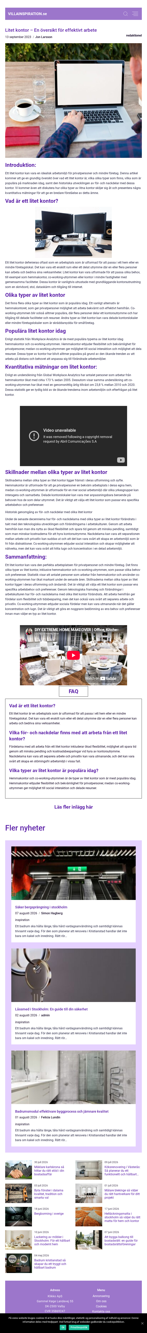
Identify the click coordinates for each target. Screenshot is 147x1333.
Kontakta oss (101, 1311)
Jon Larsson (43, 37)
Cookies (101, 1306)
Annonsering (101, 1296)
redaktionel (134, 35)
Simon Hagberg (52, 913)
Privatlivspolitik (79, 1327)
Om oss (101, 1301)
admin (45, 1015)
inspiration (22, 920)
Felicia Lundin (50, 1117)
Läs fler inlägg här (73, 807)
